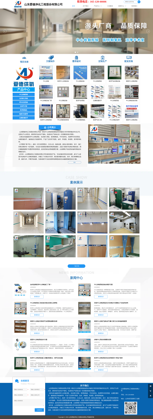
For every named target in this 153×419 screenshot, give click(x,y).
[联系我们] (24, 76)
